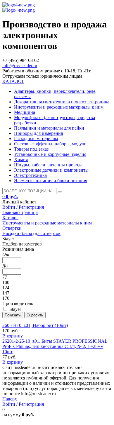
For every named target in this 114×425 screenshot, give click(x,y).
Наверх (9, 398)
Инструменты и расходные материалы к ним (58, 106)
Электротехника (30, 175)
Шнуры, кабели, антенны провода (48, 164)
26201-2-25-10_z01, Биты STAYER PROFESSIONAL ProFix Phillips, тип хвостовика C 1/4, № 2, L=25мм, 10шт (55, 346)
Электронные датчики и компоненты (51, 170)
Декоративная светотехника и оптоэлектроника (61, 101)
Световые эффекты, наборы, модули (50, 143)
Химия (21, 159)
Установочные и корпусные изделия (50, 154)
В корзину (12, 335)
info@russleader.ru (19, 65)
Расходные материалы (36, 138)
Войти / (10, 207)
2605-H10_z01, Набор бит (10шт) (35, 325)
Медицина (24, 112)
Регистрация (31, 207)
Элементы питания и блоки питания (50, 180)
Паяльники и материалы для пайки (49, 128)
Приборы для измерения (38, 133)
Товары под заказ (31, 149)
